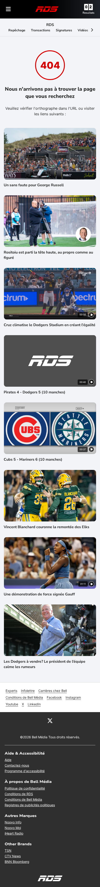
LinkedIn (34, 704)
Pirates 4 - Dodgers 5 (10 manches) (34, 392)
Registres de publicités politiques (30, 805)
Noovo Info (13, 822)
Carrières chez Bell (52, 691)
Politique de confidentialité (25, 788)
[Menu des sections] (8, 9)
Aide (8, 760)
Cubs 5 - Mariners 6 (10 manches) (33, 459)
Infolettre (28, 691)
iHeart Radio (14, 833)
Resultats (88, 13)
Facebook (54, 697)
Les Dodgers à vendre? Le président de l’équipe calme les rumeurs (44, 664)
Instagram (73, 697)
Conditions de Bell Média (24, 697)
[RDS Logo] (47, 9)
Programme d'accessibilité (25, 771)
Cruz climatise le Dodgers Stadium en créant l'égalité (49, 325)
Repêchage (16, 30)
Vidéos (83, 30)
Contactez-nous (17, 765)
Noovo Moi (13, 828)
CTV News (13, 856)
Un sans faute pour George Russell (34, 185)
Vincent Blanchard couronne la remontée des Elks (46, 527)
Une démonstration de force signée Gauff (39, 594)
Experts (11, 691)
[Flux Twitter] (50, 720)
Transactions (40, 30)
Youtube (12, 704)
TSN (8, 850)
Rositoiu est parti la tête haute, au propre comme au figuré (48, 255)
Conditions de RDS (19, 794)
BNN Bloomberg (17, 862)
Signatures (64, 30)
